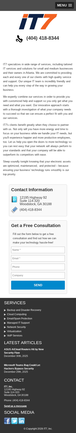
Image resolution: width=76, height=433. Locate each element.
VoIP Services (14, 335)
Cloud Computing (17, 314)
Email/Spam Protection (19, 318)
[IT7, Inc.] (38, 30)
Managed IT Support (18, 322)
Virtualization (14, 331)
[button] (64, 5)
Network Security (16, 327)
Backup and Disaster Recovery (24, 310)
